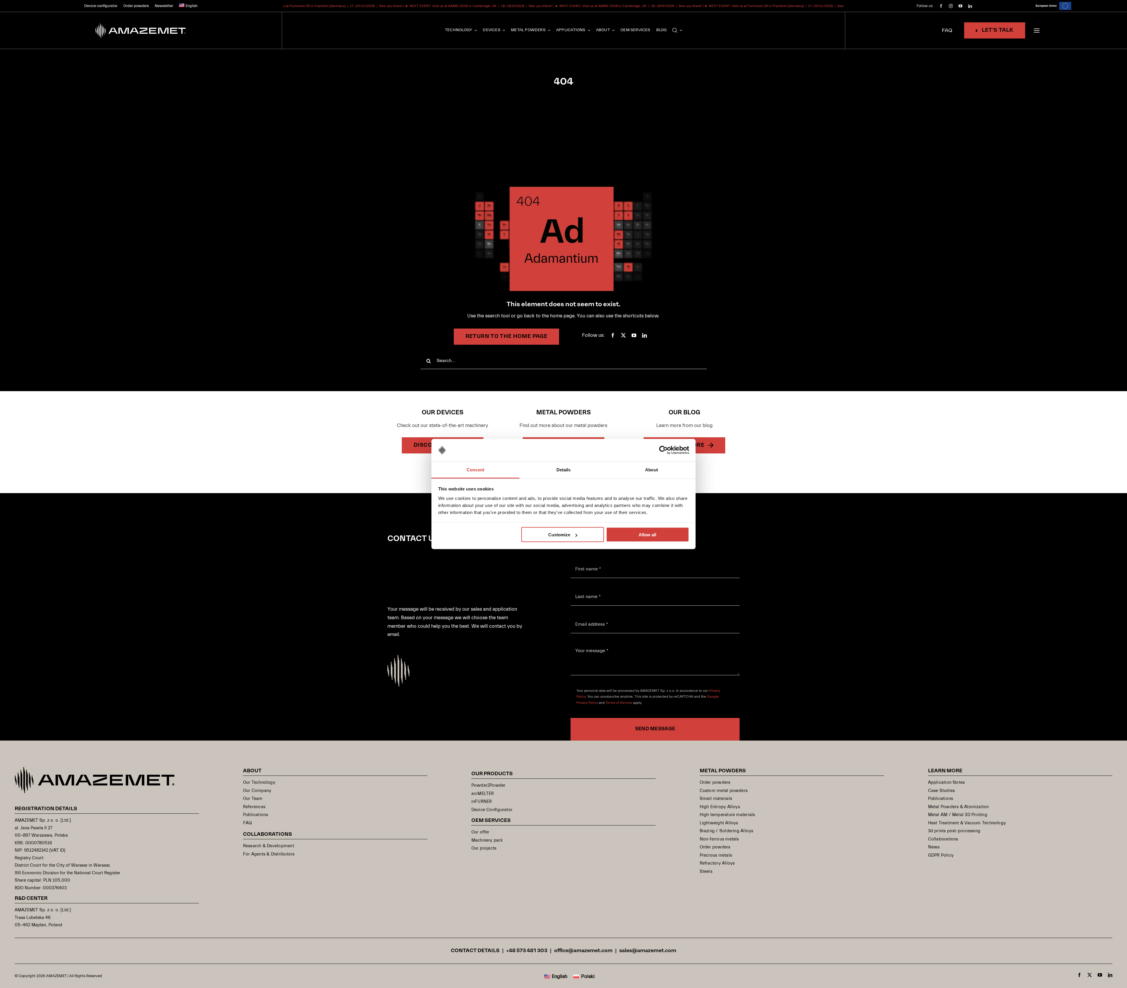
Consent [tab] (475, 469)
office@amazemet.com (583, 950)
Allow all (647, 534)
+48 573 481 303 (526, 950)
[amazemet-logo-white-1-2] (141, 23)
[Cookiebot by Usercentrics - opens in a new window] (663, 450)
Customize (559, 534)
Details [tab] (563, 469)
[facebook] (941, 6)
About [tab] (651, 469)
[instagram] (951, 6)
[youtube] (960, 6)
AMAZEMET (57, 976)
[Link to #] (1036, 30)
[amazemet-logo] (94, 769)
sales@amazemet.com (647, 950)
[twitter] (623, 335)
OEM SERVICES (491, 820)
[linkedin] (970, 6)
